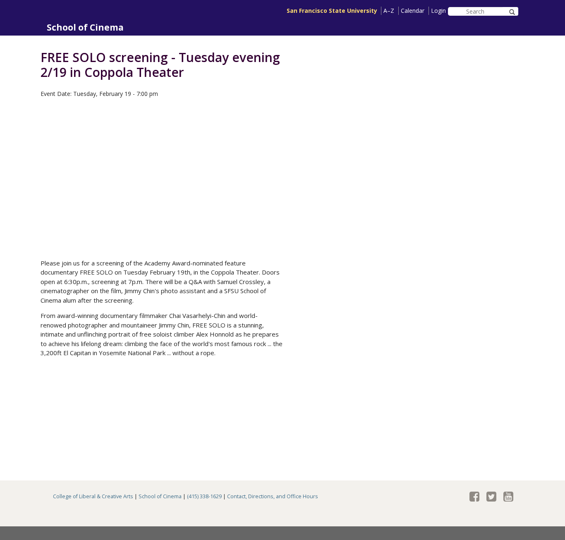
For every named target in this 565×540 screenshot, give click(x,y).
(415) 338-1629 (204, 496)
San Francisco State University (332, 10)
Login (438, 10)
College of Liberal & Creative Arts (93, 496)
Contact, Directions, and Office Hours (272, 496)
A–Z (388, 10)
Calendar (412, 10)
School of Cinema (85, 27)
